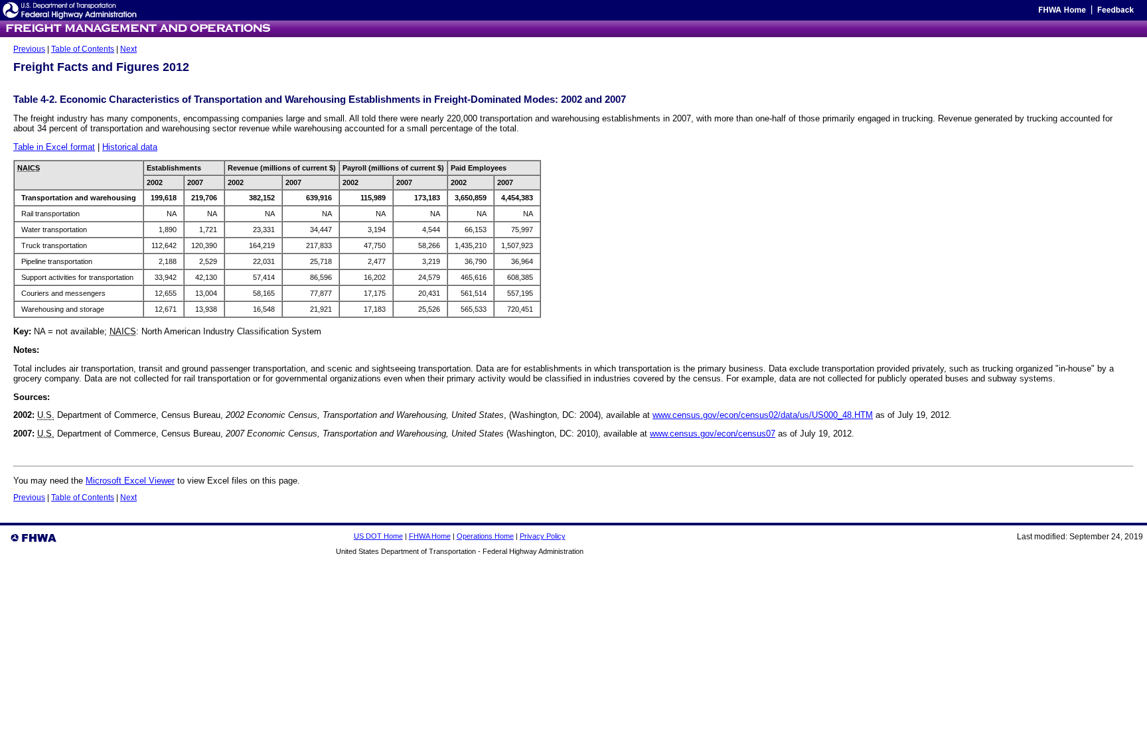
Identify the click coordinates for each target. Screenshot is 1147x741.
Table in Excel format (54, 147)
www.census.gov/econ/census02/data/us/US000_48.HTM (762, 415)
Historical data (129, 147)
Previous (29, 49)
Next (128, 49)
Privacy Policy (543, 536)
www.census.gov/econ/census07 (712, 433)
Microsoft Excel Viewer (130, 481)
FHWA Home (430, 536)
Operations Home (485, 536)
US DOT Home (378, 536)
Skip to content (1011, 13)
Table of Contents (82, 49)
